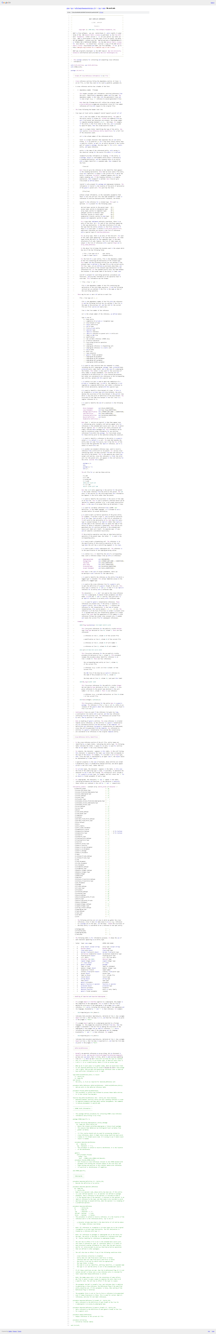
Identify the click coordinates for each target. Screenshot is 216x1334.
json (213, 1331)
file (101, 12)
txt (209, 1331)
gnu (68, 8)
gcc (72, 8)
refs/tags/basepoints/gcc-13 (85, 8)
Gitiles (10, 1331)
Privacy (15, 1331)
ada (104, 8)
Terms (19, 1331)
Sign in (212, 2)
